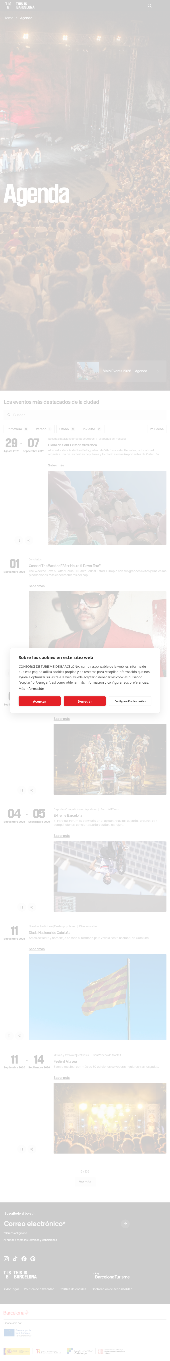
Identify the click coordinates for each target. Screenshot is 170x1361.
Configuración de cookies (130, 701)
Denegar (85, 701)
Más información (31, 688)
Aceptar (39, 701)
